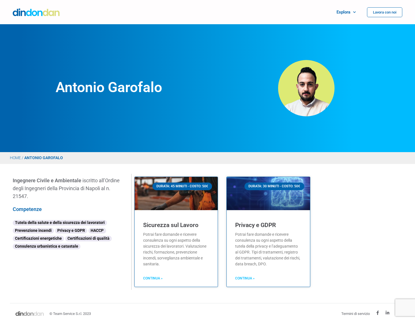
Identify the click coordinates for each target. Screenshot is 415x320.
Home (15, 157)
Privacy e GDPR (255, 225)
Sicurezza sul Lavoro (170, 225)
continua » (153, 278)
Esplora (343, 12)
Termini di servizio (355, 314)
